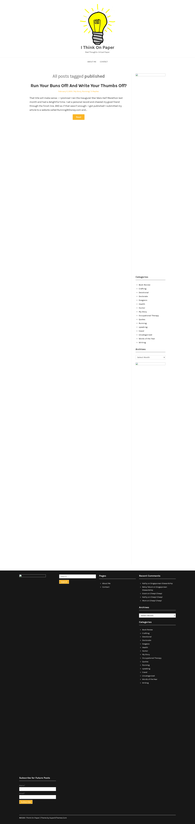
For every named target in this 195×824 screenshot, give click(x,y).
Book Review (144, 285)
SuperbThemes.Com (58, 818)
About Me (91, 62)
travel (141, 331)
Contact (104, 62)
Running (85, 91)
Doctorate (143, 296)
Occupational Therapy (149, 315)
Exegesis (143, 300)
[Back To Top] (175, 817)
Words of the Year (147, 338)
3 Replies (95, 91)
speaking (143, 327)
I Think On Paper (97, 47)
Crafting (142, 288)
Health (142, 304)
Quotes (142, 319)
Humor (142, 308)
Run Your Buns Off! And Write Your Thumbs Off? (79, 85)
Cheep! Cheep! (156, 593)
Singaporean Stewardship (161, 583)
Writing (142, 342)
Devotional (144, 292)
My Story (77, 91)
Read (78, 117)
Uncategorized (145, 335)
